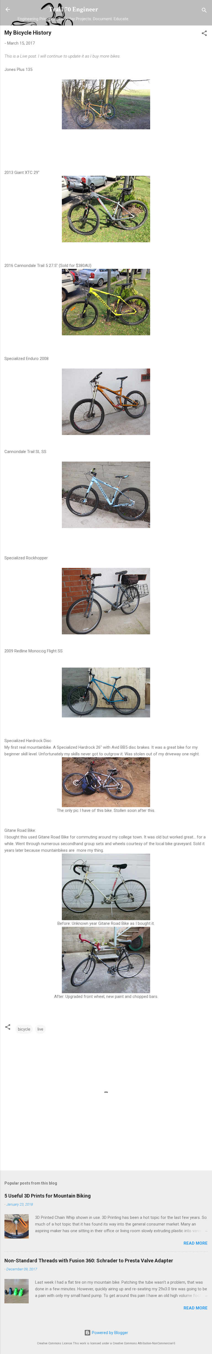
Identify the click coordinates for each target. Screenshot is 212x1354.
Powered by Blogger (109, 1332)
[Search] (204, 11)
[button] (204, 34)
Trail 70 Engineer (73, 9)
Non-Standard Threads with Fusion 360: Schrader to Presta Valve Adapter (88, 1260)
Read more (196, 1243)
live (40, 1029)
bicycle (24, 1029)
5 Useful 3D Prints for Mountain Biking (47, 1196)
